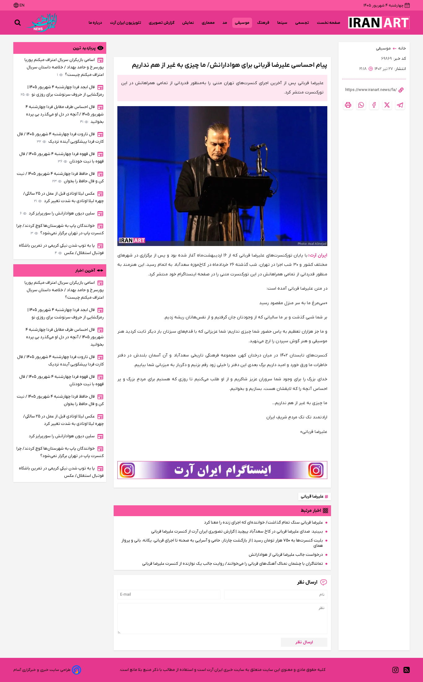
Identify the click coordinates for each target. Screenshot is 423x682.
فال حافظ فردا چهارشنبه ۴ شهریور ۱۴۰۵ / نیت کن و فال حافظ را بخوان (60, 177)
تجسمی (302, 22)
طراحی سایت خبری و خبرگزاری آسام (42, 669)
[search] (18, 22)
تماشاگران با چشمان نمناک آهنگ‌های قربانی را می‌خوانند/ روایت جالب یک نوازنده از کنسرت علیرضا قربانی (232, 563)
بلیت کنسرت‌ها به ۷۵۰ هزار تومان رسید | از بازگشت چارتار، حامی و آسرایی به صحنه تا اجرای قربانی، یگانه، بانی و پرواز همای (222, 543)
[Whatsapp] (361, 105)
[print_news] (348, 105)
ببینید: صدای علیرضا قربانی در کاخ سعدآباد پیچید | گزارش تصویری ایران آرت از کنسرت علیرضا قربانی (237, 531)
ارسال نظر (304, 642)
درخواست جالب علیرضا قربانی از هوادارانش (286, 554)
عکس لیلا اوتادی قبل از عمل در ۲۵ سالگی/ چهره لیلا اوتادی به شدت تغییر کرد (63, 197)
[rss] (406, 670)
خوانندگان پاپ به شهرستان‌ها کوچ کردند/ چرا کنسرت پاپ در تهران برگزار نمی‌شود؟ (60, 229)
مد (224, 22)
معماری (208, 22)
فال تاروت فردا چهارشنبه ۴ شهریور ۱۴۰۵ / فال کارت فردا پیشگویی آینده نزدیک (60, 138)
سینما (282, 22)
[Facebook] (374, 105)
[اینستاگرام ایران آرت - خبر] (222, 470)
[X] (387, 105)
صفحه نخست (328, 22)
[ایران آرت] (379, 22)
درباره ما (95, 22)
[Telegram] (400, 105)
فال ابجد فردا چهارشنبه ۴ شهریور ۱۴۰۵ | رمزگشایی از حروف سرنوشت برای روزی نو (62, 90)
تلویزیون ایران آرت (125, 22)
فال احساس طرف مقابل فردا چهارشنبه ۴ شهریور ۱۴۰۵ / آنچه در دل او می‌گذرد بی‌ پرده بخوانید (65, 114)
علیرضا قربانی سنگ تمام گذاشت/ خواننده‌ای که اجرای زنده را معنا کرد (263, 522)
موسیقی (242, 22)
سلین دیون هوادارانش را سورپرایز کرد (57, 213)
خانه (402, 48)
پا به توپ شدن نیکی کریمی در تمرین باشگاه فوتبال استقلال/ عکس (61, 249)
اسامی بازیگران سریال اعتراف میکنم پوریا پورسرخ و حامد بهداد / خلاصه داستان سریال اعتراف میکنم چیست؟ (64, 67)
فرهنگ (263, 22)
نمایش (188, 22)
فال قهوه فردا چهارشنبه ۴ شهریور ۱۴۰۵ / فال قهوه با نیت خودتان (61, 157)
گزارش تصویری (162, 22)
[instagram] (395, 670)
